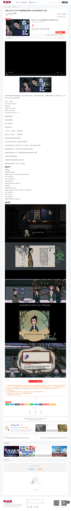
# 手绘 (36, 404)
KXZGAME (35, 502)
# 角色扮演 (17, 404)
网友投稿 (10, 13)
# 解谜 (27, 404)
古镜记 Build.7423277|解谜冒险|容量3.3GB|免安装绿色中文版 (26, 10)
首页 (5, 7)
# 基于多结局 (53, 404)
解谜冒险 (14, 7)
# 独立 (12, 404)
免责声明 (38, 499)
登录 (32, 469)
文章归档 (33, 499)
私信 (64, 14)
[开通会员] (68, 502)
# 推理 (41, 404)
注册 (40, 469)
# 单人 (7, 404)
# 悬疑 (32, 404)
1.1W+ (16, 427)
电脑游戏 (9, 7)
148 (23, 427)
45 (19, 427)
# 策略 (22, 404)
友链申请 (28, 499)
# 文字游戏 (46, 404)
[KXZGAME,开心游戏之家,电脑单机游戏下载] (7, 501)
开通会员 (65, 2)
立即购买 (60, 32)
